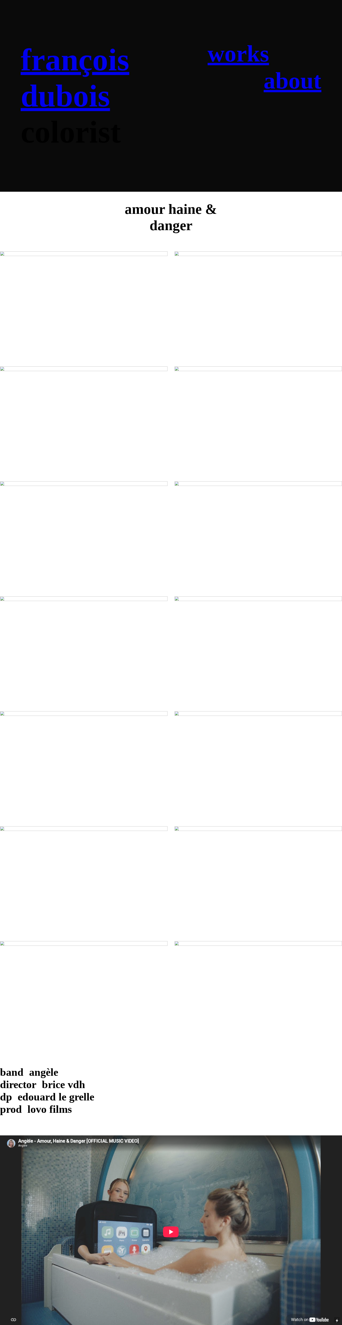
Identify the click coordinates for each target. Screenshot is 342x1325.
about (292, 81)
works (238, 54)
